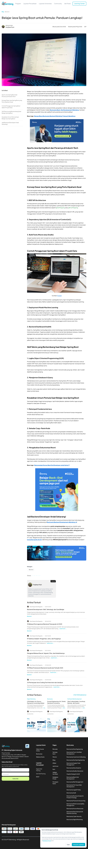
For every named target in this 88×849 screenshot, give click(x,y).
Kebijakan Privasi (47, 840)
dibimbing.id (73, 522)
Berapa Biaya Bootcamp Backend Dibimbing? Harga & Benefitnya (54, 116)
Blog (3, 11)
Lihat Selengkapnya (79, 695)
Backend (7, 11)
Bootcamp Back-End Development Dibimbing (64, 110)
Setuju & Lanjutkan (78, 844)
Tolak (68, 844)
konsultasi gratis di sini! (34, 539)
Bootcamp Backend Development (58, 522)
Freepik (59, 295)
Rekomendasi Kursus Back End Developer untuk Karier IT (52, 465)
